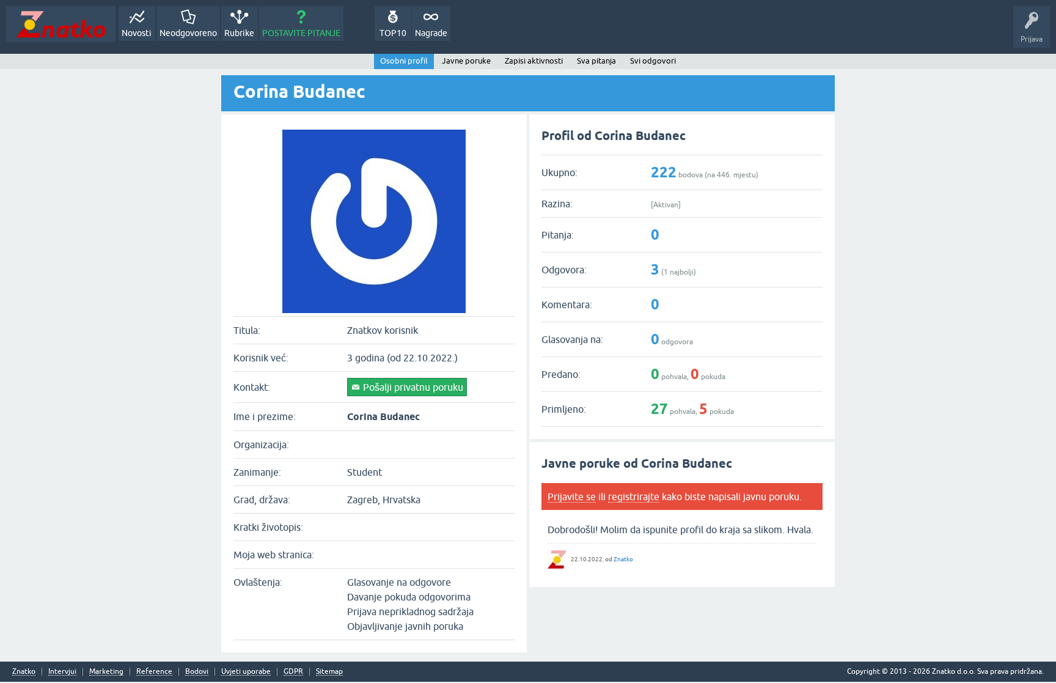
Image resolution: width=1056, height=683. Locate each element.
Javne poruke (466, 60)
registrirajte (633, 496)
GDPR (293, 672)
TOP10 (393, 33)
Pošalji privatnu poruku (413, 387)
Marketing (106, 672)
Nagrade (431, 33)
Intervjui (62, 672)
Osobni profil (404, 60)
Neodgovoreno (188, 33)
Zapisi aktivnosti (534, 60)
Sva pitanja (596, 60)
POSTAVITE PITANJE (301, 33)
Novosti (137, 33)
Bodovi (196, 672)
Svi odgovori (653, 60)
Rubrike (239, 33)
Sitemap (329, 672)
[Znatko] (61, 24)
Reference (154, 672)
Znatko (623, 559)
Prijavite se (572, 496)
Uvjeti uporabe (246, 672)
